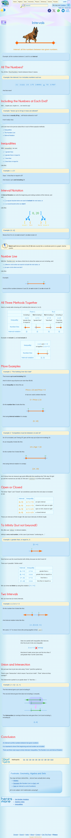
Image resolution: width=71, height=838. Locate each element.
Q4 (33, 760)
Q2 (27, 760)
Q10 (51, 760)
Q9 (48, 760)
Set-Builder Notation (22, 799)
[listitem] (15, 1)
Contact (38, 834)
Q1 (24, 760)
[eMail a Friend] (63, 10)
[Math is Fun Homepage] (5, 6)
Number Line (11, 261)
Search (22, 834)
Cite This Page (46, 834)
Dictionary (43, 1)
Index (27, 834)
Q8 (45, 760)
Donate (16, 834)
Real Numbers (13, 72)
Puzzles (55, 1)
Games (50, 1)
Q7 (42, 760)
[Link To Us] (68, 10)
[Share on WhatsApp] (58, 10)
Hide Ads (61, 7)
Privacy (55, 834)
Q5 (36, 760)
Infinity (12, 530)
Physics (37, 1)
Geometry (31, 1)
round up (32, 478)
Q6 (39, 760)
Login (64, 1)
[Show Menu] (69, 3)
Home (15, 1)
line (34, 783)
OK (68, 5)
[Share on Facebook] (49, 10)
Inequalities (8, 148)
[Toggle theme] (0, 9)
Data (25, 1)
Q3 (30, 760)
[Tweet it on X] (54, 10)
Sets (14, 786)
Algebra (20, 1)
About (32, 834)
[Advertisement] (35, 820)
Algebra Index (20, 802)
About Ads (68, 7)
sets (40, 630)
